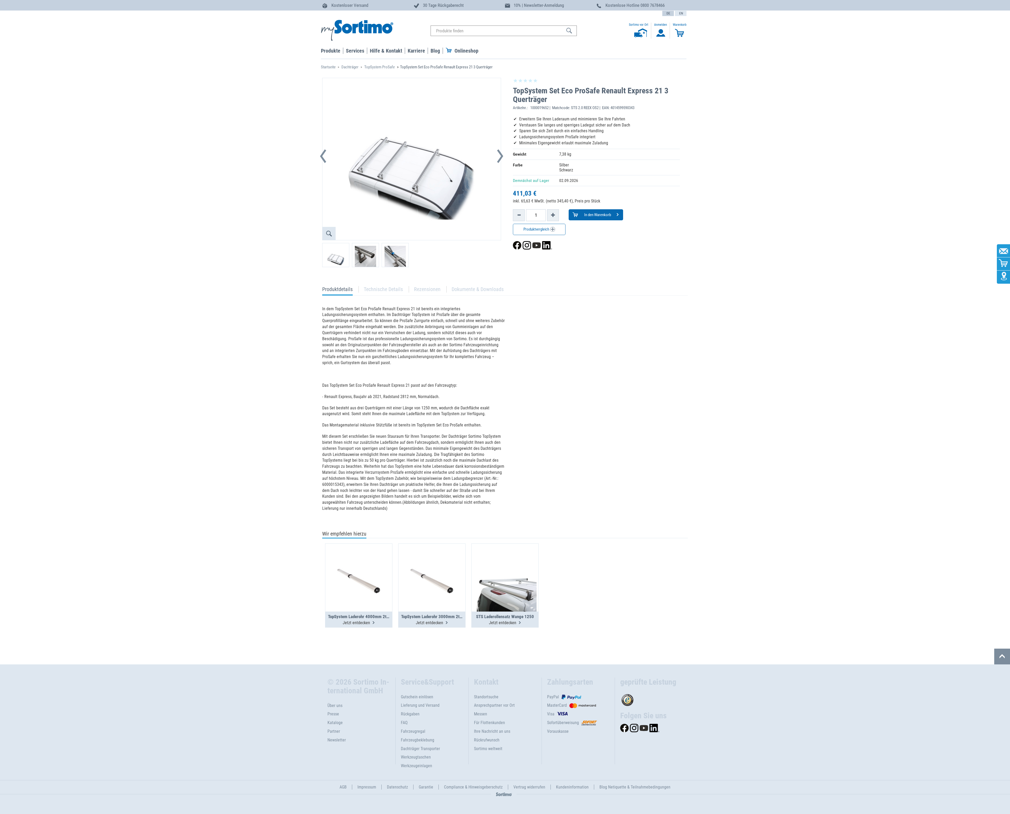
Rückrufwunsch (486, 739)
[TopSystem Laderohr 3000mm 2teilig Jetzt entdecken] (431, 564)
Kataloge (335, 722)
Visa (550, 713)
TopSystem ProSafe (379, 67)
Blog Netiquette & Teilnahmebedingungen (634, 787)
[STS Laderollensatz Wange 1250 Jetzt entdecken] (505, 564)
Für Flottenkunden (489, 722)
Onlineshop (466, 51)
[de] (668, 13)
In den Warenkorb (597, 214)
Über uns (334, 705)
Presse (333, 713)
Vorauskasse (558, 731)
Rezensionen (427, 289)
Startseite (328, 67)
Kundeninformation (572, 787)
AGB (343, 787)
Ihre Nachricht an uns (492, 731)
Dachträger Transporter (420, 748)
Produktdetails (337, 291)
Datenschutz (397, 787)
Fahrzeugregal (413, 731)
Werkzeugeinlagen (416, 765)
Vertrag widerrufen (529, 787)
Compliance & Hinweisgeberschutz (473, 787)
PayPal (553, 696)
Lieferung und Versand (420, 705)
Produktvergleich (536, 229)
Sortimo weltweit (488, 748)
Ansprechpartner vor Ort (494, 705)
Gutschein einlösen (417, 696)
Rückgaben (410, 713)
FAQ (404, 722)
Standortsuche (486, 696)
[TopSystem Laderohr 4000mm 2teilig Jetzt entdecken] (358, 564)
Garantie (426, 787)
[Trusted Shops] (651, 698)
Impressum (366, 787)
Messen (480, 713)
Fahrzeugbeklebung (417, 739)
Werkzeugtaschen (416, 757)
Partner (333, 731)
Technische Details (383, 289)
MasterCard (557, 705)
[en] (680, 13)
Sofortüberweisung (563, 722)
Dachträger (349, 67)
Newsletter (336, 739)
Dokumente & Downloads (478, 289)
